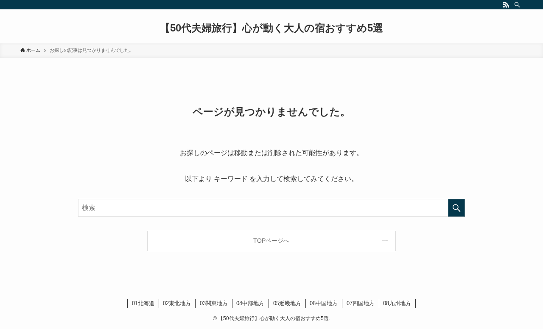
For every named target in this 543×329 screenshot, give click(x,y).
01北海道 (143, 303)
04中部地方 (250, 303)
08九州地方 (397, 303)
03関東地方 (214, 303)
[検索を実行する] (456, 208)
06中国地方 (324, 303)
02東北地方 (177, 303)
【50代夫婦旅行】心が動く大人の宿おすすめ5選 (271, 28)
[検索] (517, 4)
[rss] (506, 4)
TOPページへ (271, 240)
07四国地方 (361, 303)
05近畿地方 (287, 303)
